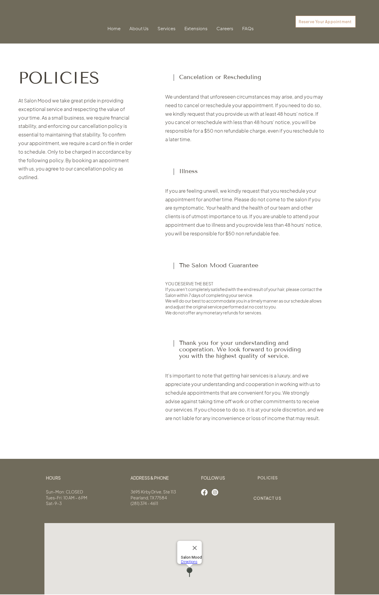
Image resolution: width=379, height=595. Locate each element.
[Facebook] (204, 492)
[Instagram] (215, 492)
